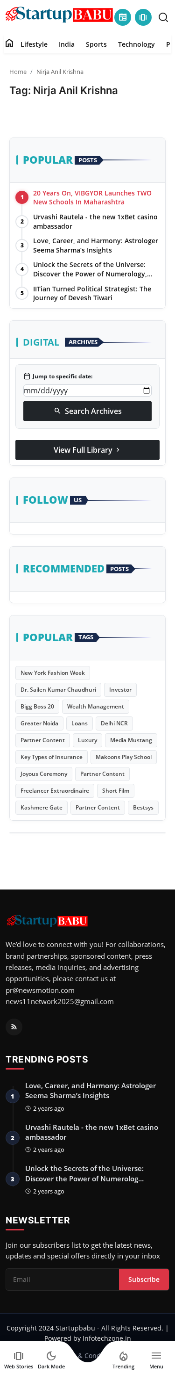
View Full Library (88, 450)
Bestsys (143, 807)
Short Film (115, 791)
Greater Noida (39, 723)
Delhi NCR (114, 723)
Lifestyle (34, 44)
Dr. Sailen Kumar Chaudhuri (58, 690)
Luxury (87, 740)
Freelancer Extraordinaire (55, 791)
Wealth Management (95, 706)
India (67, 44)
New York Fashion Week (53, 673)
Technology (136, 44)
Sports (96, 44)
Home (18, 71)
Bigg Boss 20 (37, 706)
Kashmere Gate (42, 807)
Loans (79, 723)
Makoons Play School (124, 757)
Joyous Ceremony (44, 774)
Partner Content (43, 740)
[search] (163, 17)
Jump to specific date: (57, 376)
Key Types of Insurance (52, 757)
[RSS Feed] (14, 1027)
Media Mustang (131, 740)
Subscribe (144, 1279)
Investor (120, 690)
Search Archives (88, 411)
